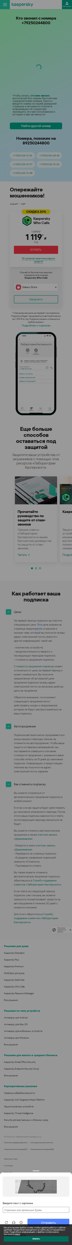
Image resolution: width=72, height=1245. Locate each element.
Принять (36, 1239)
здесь (17, 1234)
